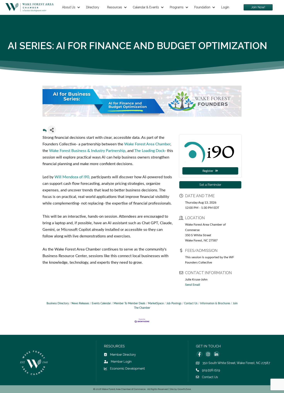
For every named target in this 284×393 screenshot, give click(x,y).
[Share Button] (51, 129)
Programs (177, 7)
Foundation (202, 7)
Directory (92, 7)
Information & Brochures (215, 303)
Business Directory (58, 303)
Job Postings (173, 303)
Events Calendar (101, 303)
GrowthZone (184, 389)
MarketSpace (156, 303)
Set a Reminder (210, 185)
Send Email (192, 284)
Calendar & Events (146, 7)
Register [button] (207, 170)
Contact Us (190, 303)
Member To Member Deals (129, 303)
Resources (114, 7)
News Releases (80, 303)
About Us (68, 7)
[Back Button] (44, 131)
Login (225, 7)
